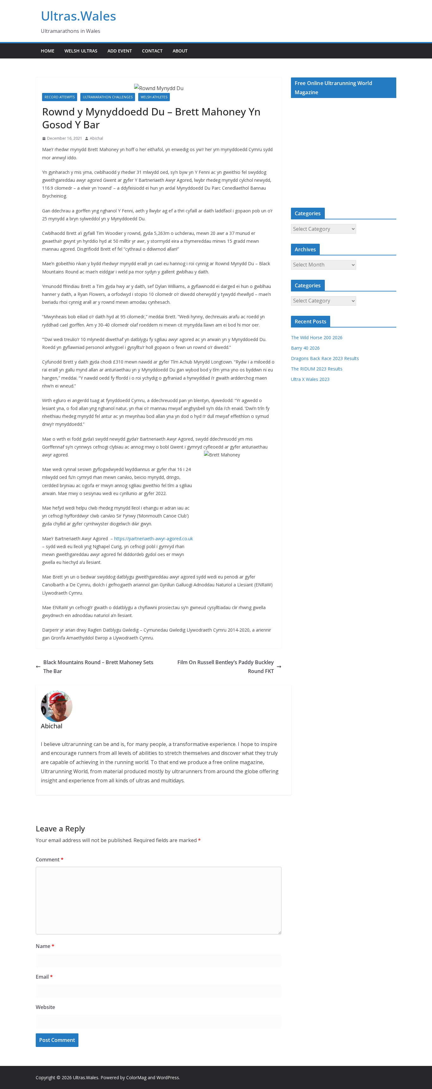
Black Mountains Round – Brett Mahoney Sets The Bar (98, 667)
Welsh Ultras (81, 51)
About (180, 51)
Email (44, 976)
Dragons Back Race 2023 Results (325, 358)
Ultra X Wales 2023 (310, 379)
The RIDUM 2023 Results (317, 369)
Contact (152, 51)
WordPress (168, 1077)
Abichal (96, 138)
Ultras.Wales (78, 15)
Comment (50, 859)
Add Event (120, 51)
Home (47, 51)
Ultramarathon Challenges (108, 97)
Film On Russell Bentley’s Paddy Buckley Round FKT (225, 667)
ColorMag (136, 1077)
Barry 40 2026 (305, 348)
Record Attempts (60, 97)
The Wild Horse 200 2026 (317, 337)
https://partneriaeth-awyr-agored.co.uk (153, 538)
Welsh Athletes (154, 97)
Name (45, 946)
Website (45, 1007)
